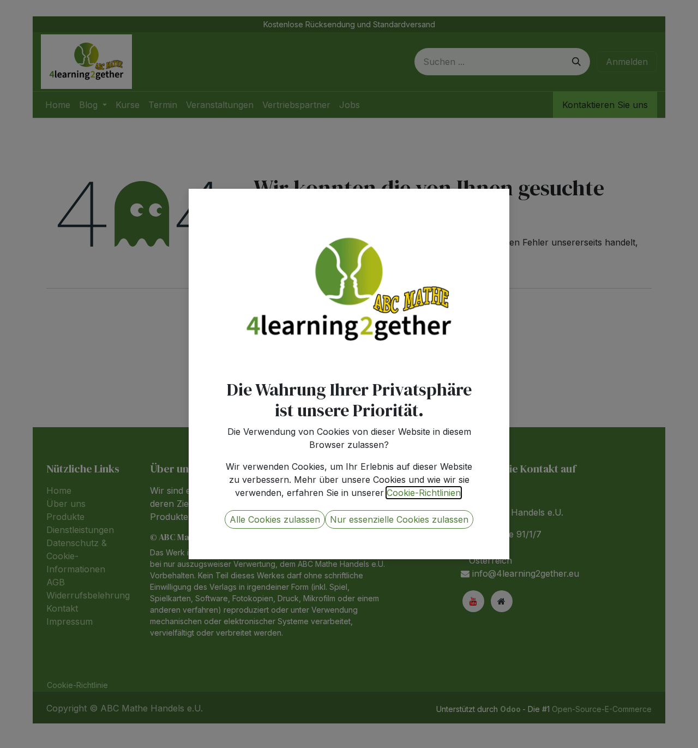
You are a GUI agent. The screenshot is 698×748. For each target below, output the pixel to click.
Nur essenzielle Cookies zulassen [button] (399, 519)
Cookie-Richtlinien (424, 492)
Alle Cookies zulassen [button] (275, 519)
